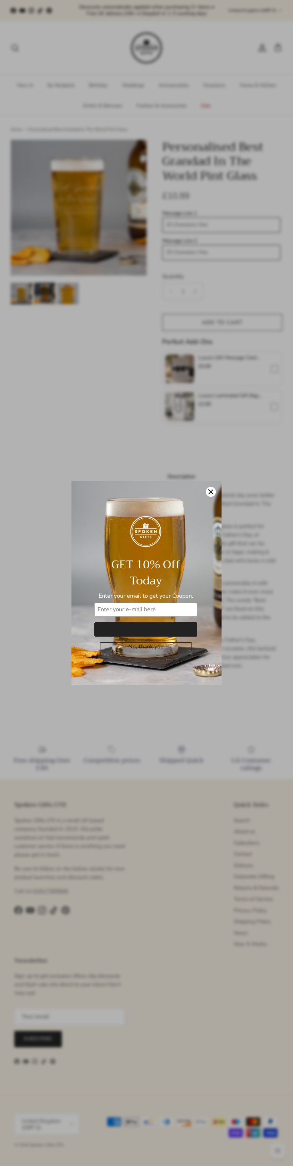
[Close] (211, 492)
